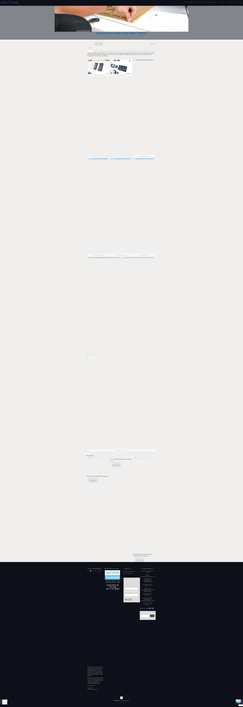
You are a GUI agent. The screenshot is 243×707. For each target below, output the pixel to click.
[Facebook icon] (119, 702)
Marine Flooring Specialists (129, 571)
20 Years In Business (127, 573)
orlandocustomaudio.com (92, 689)
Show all (153, 43)
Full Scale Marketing (124, 700)
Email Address (128, 593)
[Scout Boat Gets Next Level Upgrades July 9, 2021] (3, 701)
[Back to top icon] (121, 697)
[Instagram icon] (123, 702)
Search (143, 613)
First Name (127, 586)
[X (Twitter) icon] (120, 702)
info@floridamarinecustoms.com (148, 576)
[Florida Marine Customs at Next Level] (10, 3)
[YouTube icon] (122, 702)
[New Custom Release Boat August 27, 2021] (239, 701)
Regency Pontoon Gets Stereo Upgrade (97, 476)
